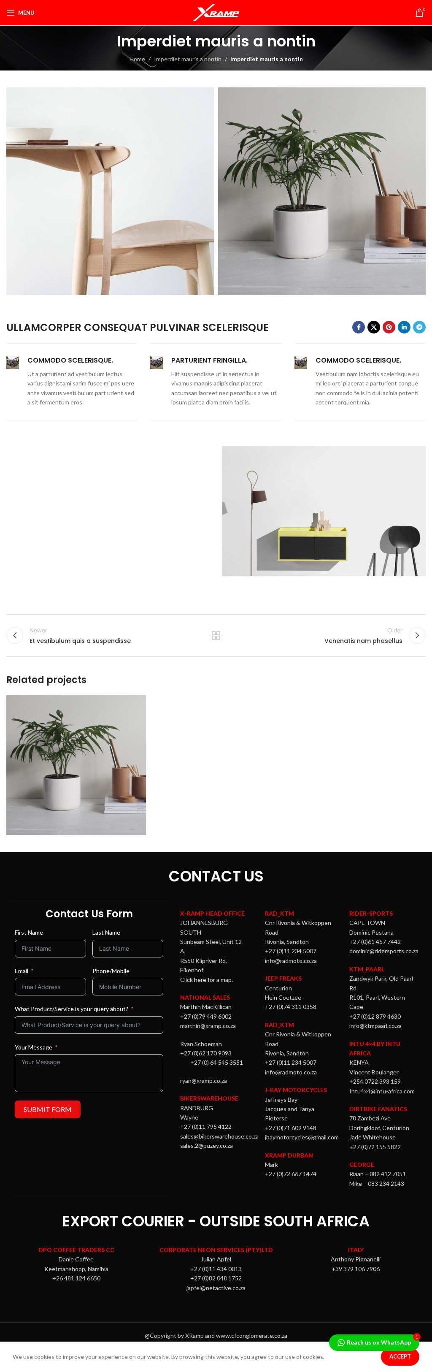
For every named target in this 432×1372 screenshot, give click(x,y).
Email (21, 970)
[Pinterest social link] (389, 327)
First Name (29, 932)
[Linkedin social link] (404, 327)
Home (137, 58)
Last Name (106, 932)
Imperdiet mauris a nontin (187, 58)
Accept (400, 1356)
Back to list (216, 635)
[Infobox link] (72, 381)
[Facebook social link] (358, 327)
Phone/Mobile (111, 970)
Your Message (33, 1047)
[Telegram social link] (419, 327)
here (200, 979)
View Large (138, 702)
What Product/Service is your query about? (71, 1008)
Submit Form (48, 1109)
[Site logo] (216, 12)
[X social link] (373, 327)
